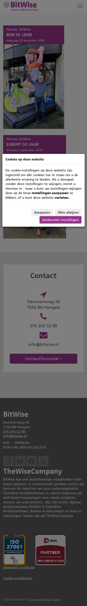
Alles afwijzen (68, 212)
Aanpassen (42, 212)
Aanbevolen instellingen (60, 220)
